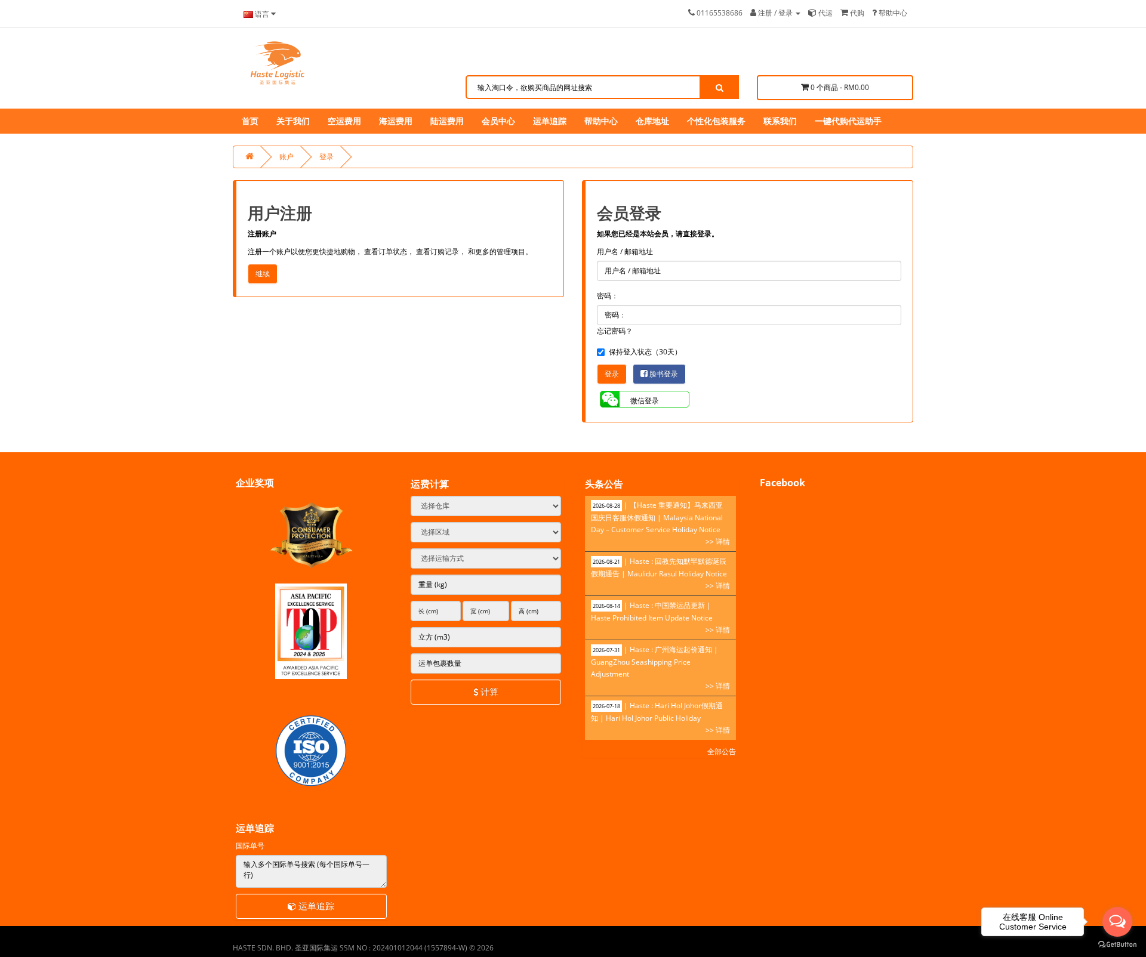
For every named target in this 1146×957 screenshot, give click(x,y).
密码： (607, 296)
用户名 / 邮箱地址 (625, 251)
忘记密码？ (615, 331)
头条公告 (604, 483)
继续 (262, 273)
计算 (488, 691)
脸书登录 (663, 374)
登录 (326, 157)
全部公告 (721, 751)
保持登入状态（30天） (645, 352)
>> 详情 (718, 541)
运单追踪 (315, 906)
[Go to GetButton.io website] (1117, 945)
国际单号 (250, 846)
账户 (286, 157)
